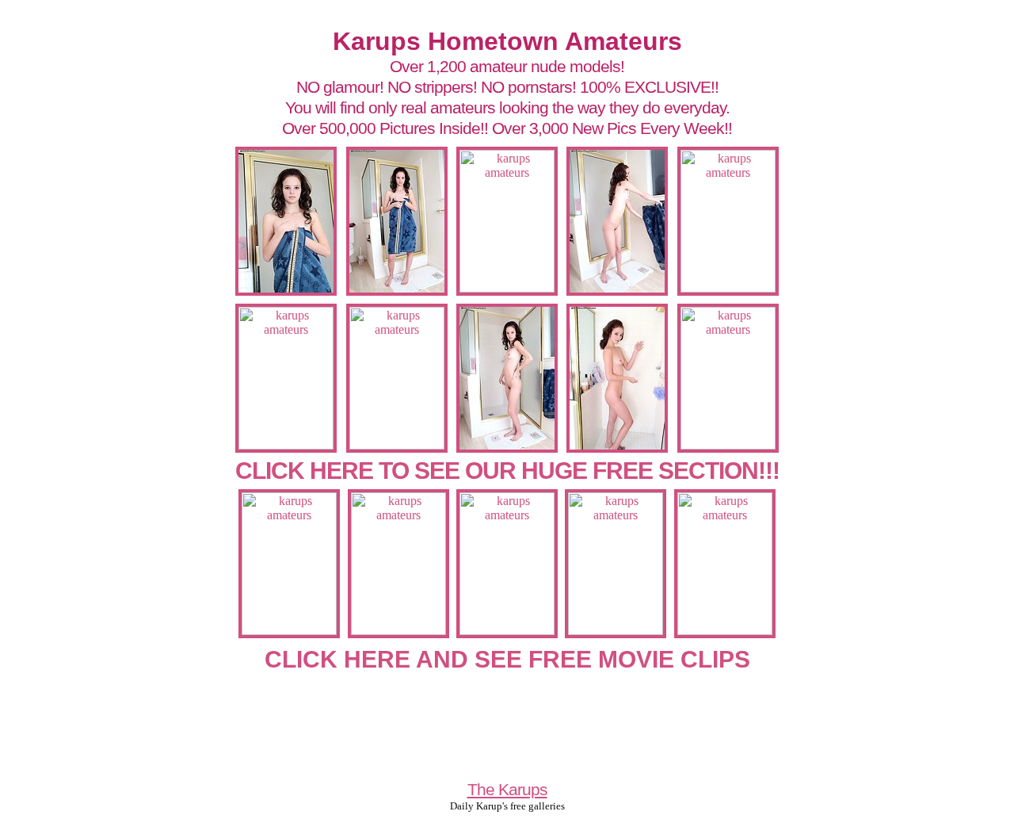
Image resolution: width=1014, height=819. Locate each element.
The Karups (507, 789)
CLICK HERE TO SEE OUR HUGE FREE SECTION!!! (507, 470)
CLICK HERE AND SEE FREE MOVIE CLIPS (507, 659)
